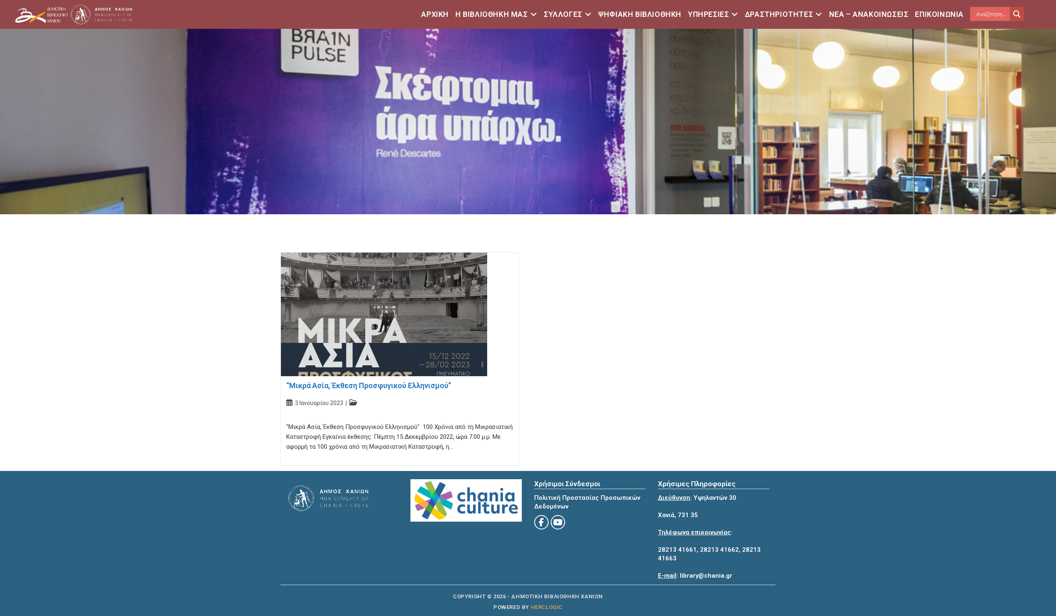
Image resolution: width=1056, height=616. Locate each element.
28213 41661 (677, 549)
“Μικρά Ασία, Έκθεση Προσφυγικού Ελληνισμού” (368, 385)
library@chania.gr (706, 575)
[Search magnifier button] (1017, 14)
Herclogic (547, 607)
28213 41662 (719, 549)
